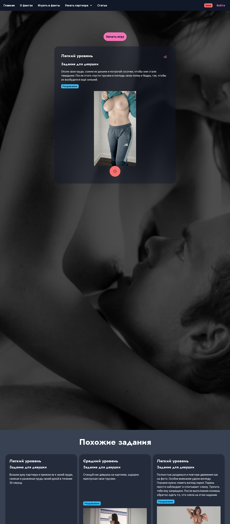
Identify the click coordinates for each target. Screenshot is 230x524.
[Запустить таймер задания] (115, 171)
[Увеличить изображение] (115, 128)
